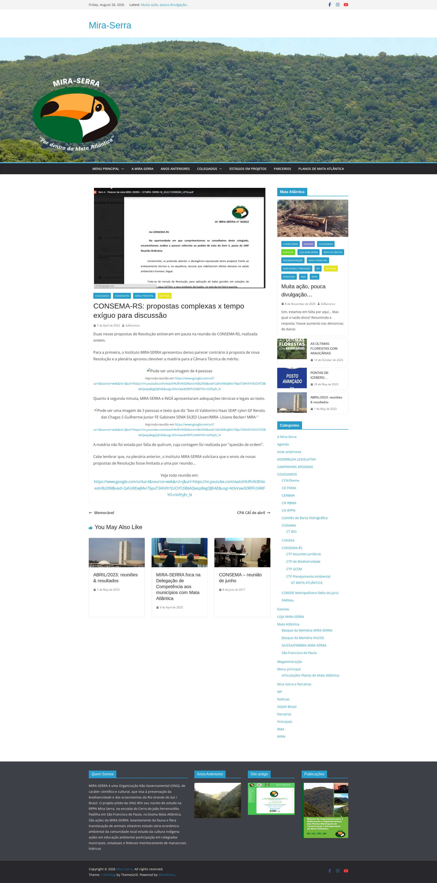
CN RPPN (288, 510)
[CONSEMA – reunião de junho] (242, 541)
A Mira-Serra (142, 169)
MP (318, 268)
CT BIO (291, 531)
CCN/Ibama (290, 480)
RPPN (315, 276)
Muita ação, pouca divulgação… (303, 290)
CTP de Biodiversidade (303, 561)
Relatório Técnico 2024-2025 (162, 4)
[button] (121, 169)
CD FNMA (289, 488)
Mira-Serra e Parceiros (296, 268)
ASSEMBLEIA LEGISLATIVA (296, 459)
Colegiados (207, 169)
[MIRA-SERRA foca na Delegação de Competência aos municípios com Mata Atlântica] (180, 541)
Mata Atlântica (333, 252)
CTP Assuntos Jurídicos (303, 554)
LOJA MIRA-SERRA (308, 252)
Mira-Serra (110, 25)
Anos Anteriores (175, 169)
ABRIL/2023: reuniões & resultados (326, 399)
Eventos (288, 252)
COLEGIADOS (102, 295)
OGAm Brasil (287, 706)
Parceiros (282, 169)
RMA (303, 276)
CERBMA (288, 495)
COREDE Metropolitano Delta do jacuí (310, 593)
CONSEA (288, 540)
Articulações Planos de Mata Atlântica (310, 675)
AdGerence (132, 325)
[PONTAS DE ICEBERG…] (292, 379)
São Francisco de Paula (299, 653)
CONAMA (289, 525)
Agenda (308, 244)
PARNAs (288, 600)
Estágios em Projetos (248, 169)
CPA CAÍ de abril (251, 512)
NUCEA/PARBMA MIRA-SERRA (304, 645)
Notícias (165, 295)
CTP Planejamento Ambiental (308, 576)
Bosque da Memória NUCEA (303, 638)
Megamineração (293, 260)
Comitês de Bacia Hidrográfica (305, 518)
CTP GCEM (294, 569)
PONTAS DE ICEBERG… (319, 375)
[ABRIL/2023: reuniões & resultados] (117, 541)
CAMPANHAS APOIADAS (295, 467)
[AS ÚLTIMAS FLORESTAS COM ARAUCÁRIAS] (292, 352)
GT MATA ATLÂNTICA (307, 582)
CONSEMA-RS (122, 295)
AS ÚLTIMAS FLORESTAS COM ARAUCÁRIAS (324, 348)
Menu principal (105, 169)
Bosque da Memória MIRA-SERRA (307, 630)
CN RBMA (289, 503)
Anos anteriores (289, 452)
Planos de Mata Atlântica (321, 169)
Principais (289, 276)
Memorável (104, 512)
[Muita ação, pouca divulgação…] (312, 218)
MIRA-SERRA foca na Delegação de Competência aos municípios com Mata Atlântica (178, 586)
